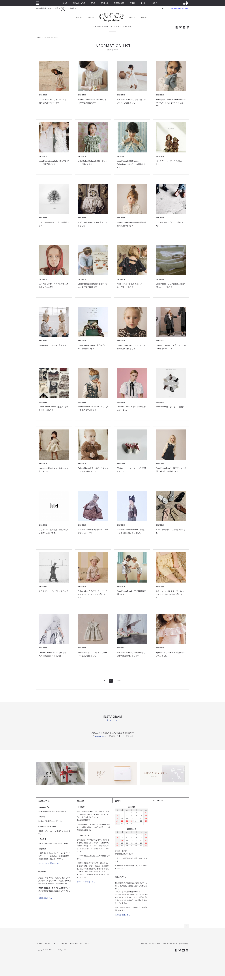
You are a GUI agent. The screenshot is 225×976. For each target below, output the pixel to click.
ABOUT (79, 17)
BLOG (56, 944)
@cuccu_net (112, 720)
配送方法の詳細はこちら (86, 882)
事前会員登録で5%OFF (45, 8)
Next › (119, 681)
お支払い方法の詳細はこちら (49, 863)
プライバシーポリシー (169, 943)
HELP (87, 944)
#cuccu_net (100, 736)
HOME (38, 37)
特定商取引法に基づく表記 (150, 943)
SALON (91, 17)
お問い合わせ (183, 943)
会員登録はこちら (45, 898)
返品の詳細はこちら (122, 915)
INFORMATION (76, 944)
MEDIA (132, 17)
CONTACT (144, 17)
